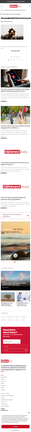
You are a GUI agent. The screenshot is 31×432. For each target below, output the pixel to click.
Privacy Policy (4, 404)
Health (17, 320)
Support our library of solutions (11, 215)
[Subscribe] (13, 262)
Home (2, 10)
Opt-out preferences (14, 430)
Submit (26, 350)
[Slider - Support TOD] (16, 262)
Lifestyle (23, 320)
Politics (3, 320)
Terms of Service (5, 406)
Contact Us (3, 402)
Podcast (3, 397)
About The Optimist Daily (7, 400)
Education (10, 320)
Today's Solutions (5, 393)
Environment (10, 317)
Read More (4, 101)
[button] (28, 412)
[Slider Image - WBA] (14, 262)
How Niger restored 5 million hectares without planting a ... (7, 304)
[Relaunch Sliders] (17, 262)
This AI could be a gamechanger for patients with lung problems (13, 198)
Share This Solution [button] (6, 21)
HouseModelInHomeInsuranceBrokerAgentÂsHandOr (15, 10)
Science (18, 317)
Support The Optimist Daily (7, 395)
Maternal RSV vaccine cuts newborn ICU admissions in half (23, 304)
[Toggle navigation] (1, 6)
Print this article (15, 51)
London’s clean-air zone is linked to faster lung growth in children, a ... (15, 127)
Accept (15, 426)
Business (24, 317)
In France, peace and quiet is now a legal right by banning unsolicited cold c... (15, 90)
